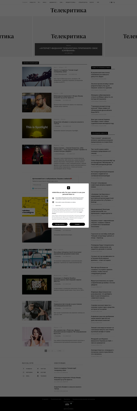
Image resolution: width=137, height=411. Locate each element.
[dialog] (68, 205)
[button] (68, 205)
